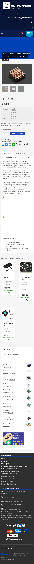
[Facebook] (28, 22)
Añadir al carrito (18, 133)
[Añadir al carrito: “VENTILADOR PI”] (9, 340)
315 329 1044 (27, 18)
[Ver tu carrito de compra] (22, 34)
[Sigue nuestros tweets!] (11, 548)
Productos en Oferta (8, 479)
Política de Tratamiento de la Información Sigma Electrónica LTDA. (14, 467)
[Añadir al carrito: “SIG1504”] (9, 293)
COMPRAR (29, 34)
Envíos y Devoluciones (8, 484)
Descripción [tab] (7, 154)
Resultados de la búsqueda (10, 471)
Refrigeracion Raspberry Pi (17, 141)
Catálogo (4, 461)
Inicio (3, 459)
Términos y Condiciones (9, 474)
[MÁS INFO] (12, 293)
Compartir (22, 144)
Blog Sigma (5, 464)
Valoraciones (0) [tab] (22, 153)
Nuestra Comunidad (7, 476)
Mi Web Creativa (11, 559)
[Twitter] (31, 22)
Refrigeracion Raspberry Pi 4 (12, 354)
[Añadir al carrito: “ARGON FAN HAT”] (26, 300)
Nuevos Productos (7, 481)
